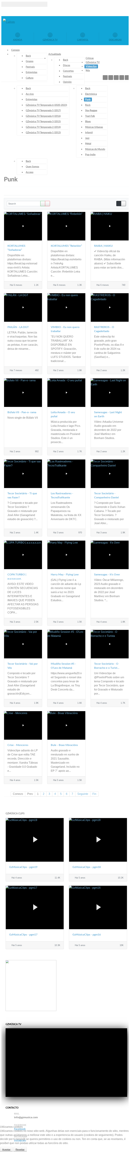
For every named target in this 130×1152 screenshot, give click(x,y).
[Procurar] (42, 203)
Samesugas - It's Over (107, 574)
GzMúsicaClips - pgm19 (23, 867)
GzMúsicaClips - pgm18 (86, 867)
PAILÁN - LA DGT (18, 327)
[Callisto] (9, 22)
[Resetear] (47, 203)
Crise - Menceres (17, 745)
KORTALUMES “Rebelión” (66, 246)
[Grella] (118, 203)
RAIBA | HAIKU (103, 246)
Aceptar (6, 1149)
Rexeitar (20, 1149)
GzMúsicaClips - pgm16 (86, 934)
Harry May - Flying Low (65, 574)
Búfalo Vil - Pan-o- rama (21, 412)
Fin (94, 793)
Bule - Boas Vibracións (64, 745)
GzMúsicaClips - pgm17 (23, 934)
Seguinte (82, 793)
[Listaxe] (123, 203)
